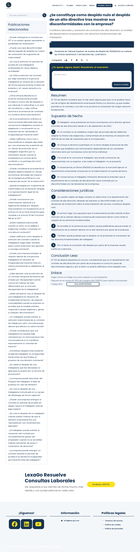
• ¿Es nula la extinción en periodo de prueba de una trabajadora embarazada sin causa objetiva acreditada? (25, 66)
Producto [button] (57, 5)
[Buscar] (44, 15)
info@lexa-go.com (71, 521)
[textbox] (92, 80)
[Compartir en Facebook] (71, 60)
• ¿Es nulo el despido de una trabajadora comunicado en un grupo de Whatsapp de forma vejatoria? (26, 392)
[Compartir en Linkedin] (82, 60)
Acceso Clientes (125, 5)
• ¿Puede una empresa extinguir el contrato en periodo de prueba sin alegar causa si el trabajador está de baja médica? (25, 404)
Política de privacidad (114, 529)
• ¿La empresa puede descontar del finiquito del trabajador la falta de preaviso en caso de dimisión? (25, 381)
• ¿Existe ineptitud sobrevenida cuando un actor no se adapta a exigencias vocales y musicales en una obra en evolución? (24, 227)
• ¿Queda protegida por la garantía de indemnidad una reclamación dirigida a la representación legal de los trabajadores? (26, 190)
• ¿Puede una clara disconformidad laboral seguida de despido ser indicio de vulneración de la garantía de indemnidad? (26, 53)
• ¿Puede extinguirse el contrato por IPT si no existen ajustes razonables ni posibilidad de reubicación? (26, 40)
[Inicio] (8, 5)
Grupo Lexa (81, 5)
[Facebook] (15, 524)
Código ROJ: (57, 284)
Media (92, 5)
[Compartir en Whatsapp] (87, 60)
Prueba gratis (104, 5)
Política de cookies (113, 525)
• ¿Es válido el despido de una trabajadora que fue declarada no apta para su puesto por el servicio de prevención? (26, 369)
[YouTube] (38, 524)
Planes (70, 5)
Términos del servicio (114, 521)
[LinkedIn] (27, 524)
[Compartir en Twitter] (76, 60)
